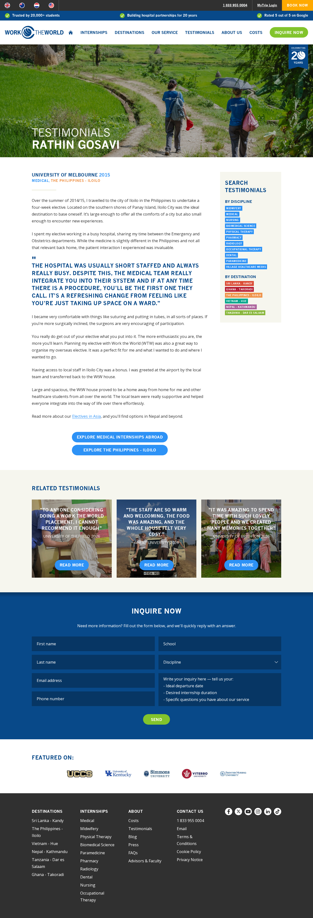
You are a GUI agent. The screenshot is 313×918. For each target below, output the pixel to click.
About (135, 811)
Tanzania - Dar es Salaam (245, 312)
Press (133, 844)
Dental (231, 255)
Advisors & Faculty (144, 861)
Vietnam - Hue (236, 301)
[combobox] (219, 643)
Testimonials (199, 32)
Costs (255, 32)
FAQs (133, 852)
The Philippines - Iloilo (76, 180)
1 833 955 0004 (235, 5)
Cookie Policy (189, 851)
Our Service (165, 32)
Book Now (297, 5)
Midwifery (233, 208)
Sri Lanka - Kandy (239, 283)
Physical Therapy (239, 231)
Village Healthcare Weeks (246, 266)
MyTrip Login (267, 5)
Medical (40, 180)
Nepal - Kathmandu (241, 306)
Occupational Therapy (243, 249)
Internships (93, 32)
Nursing (232, 220)
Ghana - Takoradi (239, 289)
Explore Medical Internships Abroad (120, 437)
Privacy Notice (190, 859)
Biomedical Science (240, 225)
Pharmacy (233, 237)
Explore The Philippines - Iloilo (119, 450)
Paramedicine (236, 261)
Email (182, 828)
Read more (72, 565)
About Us (232, 32)
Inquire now (289, 32)
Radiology (234, 243)
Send (156, 719)
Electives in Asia (86, 416)
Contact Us (190, 811)
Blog (132, 836)
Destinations (129, 32)
